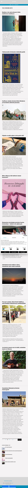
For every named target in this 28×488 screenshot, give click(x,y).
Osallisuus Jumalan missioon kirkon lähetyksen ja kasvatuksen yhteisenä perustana (13, 101)
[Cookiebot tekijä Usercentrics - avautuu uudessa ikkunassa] (24, 235)
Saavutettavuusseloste (8, 484)
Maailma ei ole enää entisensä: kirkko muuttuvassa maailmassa (11, 13)
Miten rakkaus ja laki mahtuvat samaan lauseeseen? (11, 176)
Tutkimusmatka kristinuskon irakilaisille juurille (13, 52)
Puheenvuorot (16, 4)
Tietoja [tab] (23, 237)
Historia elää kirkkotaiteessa (8, 454)
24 (13, 439)
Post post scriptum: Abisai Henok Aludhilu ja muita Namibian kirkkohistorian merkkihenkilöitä (14, 302)
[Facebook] (9, 486)
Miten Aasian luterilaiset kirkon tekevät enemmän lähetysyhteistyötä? (13, 450)
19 (9, 439)
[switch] (11, 249)
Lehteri (14, 1)
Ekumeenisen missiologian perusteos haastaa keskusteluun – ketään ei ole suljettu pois (13, 223)
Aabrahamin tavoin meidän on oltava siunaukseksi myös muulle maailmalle (11, 265)
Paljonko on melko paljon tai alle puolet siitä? (13, 135)
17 (5, 439)
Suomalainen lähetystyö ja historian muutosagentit (10, 388)
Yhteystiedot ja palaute (8, 480)
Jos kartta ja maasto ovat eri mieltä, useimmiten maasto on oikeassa (13, 348)
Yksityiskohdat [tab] (14, 237)
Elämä (10, 4)
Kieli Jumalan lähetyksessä (8, 447)
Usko (13, 4)
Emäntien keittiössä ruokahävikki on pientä (10, 461)
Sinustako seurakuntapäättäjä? (9, 458)
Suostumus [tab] (4, 237)
